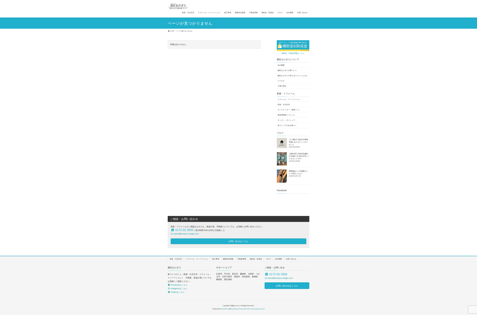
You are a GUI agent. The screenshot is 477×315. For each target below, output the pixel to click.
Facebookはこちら (178, 285)
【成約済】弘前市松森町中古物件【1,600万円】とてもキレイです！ (299, 156)
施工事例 (215, 259)
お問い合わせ (291, 259)
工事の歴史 (282, 86)
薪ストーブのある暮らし (287, 125)
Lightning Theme (237, 309)
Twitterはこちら (177, 292)
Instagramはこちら (178, 288)
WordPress (224, 309)
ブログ (268, 259)
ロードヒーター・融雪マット (289, 110)
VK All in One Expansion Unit (255, 309)
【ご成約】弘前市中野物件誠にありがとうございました (298, 142)
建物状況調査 (228, 259)
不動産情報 (241, 259)
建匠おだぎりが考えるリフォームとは (292, 76)
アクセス (281, 81)
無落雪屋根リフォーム (286, 115)
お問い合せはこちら (238, 241)
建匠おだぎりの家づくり (287, 70)
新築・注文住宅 (284, 104)
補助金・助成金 (256, 259)
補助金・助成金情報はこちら (293, 53)
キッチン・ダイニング (286, 120)
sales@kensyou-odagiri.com (186, 234)
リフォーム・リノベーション (289, 99)
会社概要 (281, 65)
